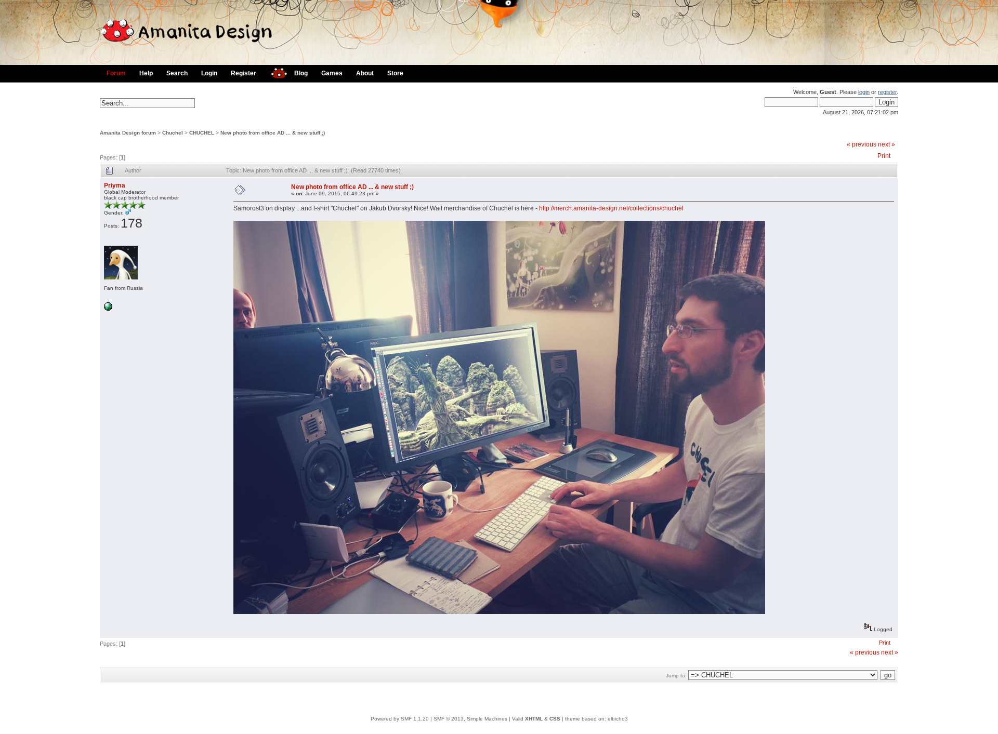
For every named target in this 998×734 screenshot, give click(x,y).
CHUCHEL (201, 133)
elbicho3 (618, 719)
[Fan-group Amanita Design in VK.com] (108, 309)
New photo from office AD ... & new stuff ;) (272, 133)
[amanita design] (275, 72)
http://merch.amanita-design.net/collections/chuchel (611, 208)
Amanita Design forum (128, 133)
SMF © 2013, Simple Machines (470, 719)
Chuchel (172, 133)
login (864, 92)
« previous (861, 144)
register (887, 92)
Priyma (114, 185)
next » (886, 144)
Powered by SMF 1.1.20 (400, 719)
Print (883, 155)
